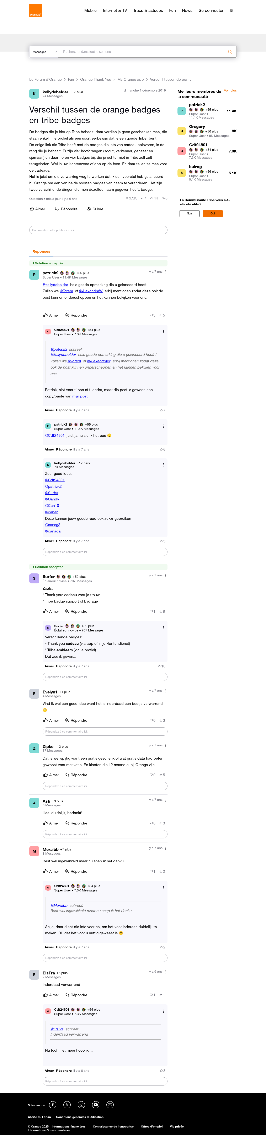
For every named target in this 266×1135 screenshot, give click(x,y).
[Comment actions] (165, 272)
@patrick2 (58, 349)
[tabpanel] (98, 673)
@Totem (66, 290)
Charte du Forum (39, 1117)
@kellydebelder (55, 284)
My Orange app (130, 79)
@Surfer (51, 492)
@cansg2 (52, 524)
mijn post (80, 396)
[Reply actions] (163, 331)
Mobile (90, 10)
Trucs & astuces (148, 10)
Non (189, 213)
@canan (51, 512)
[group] (131, 198)
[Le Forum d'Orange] (35, 10)
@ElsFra (56, 1029)
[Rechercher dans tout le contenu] (230, 52)
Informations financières (69, 1126)
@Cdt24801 (55, 435)
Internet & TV (115, 10)
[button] (49, 410)
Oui (213, 213)
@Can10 (52, 505)
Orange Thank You (95, 79)
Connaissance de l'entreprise (113, 1126)
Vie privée (177, 1126)
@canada (53, 531)
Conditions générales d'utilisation (79, 1117)
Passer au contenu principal (22, 3)
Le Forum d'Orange (45, 79)
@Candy (52, 499)
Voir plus (230, 90)
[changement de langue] (232, 10)
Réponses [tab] (41, 251)
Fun (172, 10)
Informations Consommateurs (49, 1130)
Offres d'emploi (152, 1126)
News (187, 10)
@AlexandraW (91, 290)
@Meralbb (58, 905)
